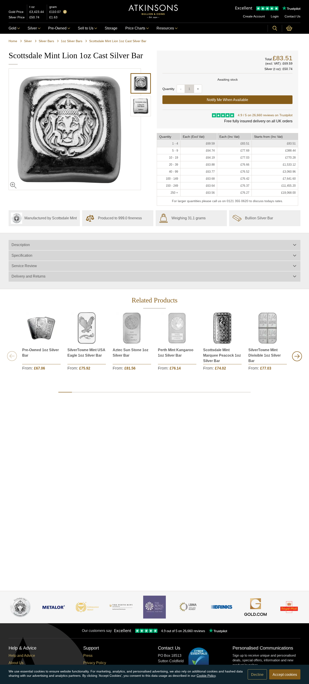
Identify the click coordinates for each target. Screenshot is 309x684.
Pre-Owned (57, 28)
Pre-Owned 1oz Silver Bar (40, 352)
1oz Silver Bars (71, 41)
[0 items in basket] (291, 28)
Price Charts (135, 28)
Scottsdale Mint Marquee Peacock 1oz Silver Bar (222, 355)
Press (88, 655)
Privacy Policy (94, 663)
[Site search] (275, 28)
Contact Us (292, 16)
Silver (32, 28)
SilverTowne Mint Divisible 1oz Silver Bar (264, 355)
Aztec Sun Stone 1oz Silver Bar (130, 352)
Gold (12, 28)
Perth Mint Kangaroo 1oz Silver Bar (175, 352)
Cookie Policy (206, 675)
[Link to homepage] (153, 11)
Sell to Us (85, 28)
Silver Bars (46, 41)
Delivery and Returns (28, 276)
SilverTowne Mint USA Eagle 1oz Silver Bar (86, 352)
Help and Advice (22, 655)
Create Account (254, 16)
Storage (111, 28)
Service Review (24, 266)
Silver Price (17, 17)
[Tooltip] (65, 12)
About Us (16, 663)
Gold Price (16, 12)
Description (21, 245)
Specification (22, 255)
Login (275, 16)
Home (13, 41)
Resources (165, 28)
